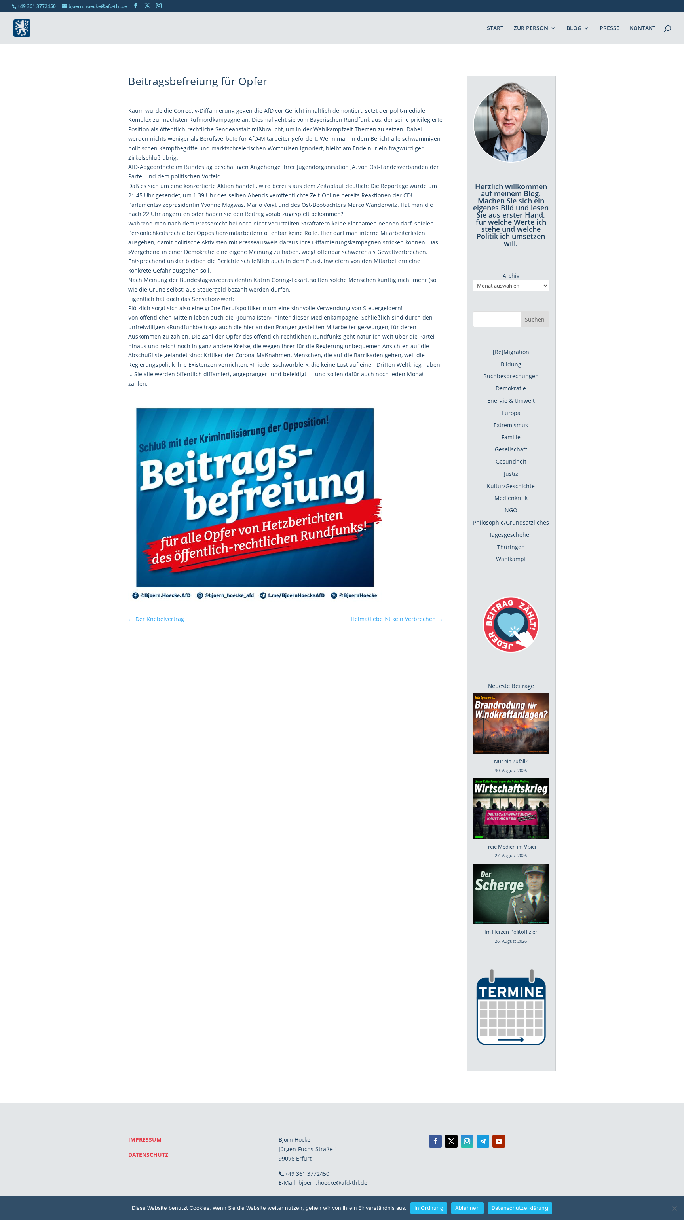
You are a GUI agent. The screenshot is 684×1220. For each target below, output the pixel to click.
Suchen (535, 319)
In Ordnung (428, 1208)
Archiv (511, 275)
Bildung (511, 364)
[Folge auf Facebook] (435, 1141)
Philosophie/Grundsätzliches (511, 522)
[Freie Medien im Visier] (511, 810)
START (495, 28)
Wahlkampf (511, 559)
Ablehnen (467, 1208)
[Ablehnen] (674, 1208)
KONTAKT (643, 28)
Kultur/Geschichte (511, 486)
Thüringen (511, 547)
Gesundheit (511, 461)
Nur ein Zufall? (511, 761)
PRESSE (609, 28)
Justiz (511, 473)
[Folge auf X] (451, 1141)
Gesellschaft (511, 449)
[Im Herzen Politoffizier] (511, 896)
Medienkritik (511, 498)
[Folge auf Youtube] (498, 1141)
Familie (511, 437)
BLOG (573, 28)
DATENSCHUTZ (148, 1154)
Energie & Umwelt (511, 400)
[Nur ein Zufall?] (511, 725)
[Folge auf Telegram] (483, 1141)
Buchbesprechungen (511, 376)
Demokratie (511, 388)
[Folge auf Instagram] (467, 1141)
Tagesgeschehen (511, 534)
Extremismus (511, 425)
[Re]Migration (511, 352)
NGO (511, 510)
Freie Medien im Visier (511, 846)
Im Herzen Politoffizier (510, 931)
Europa (511, 413)
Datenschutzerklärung (520, 1208)
